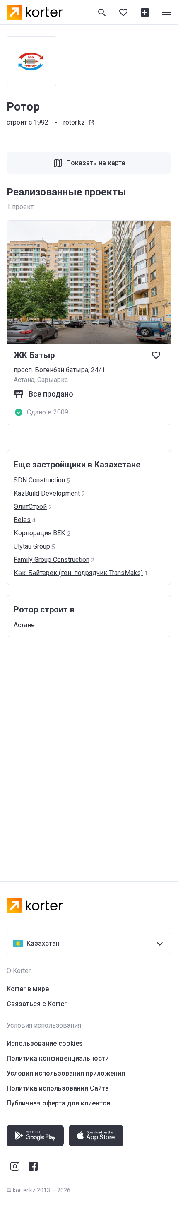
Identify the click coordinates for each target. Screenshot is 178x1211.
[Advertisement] (89, 751)
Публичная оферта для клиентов (59, 1103)
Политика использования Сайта (58, 1088)
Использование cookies (45, 1043)
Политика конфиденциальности (58, 1058)
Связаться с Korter (37, 1004)
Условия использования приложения (66, 1073)
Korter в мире (28, 989)
